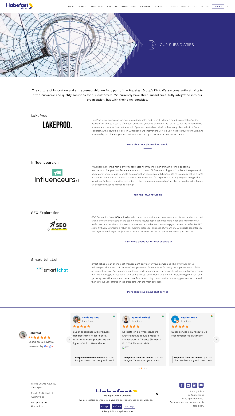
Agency (71, 6)
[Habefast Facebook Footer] (182, 385)
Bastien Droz (189, 317)
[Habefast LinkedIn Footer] (194, 385)
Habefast (34, 333)
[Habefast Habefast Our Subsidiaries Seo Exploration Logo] (57, 224)
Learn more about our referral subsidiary (148, 241)
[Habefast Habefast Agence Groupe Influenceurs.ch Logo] (57, 175)
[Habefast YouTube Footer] (201, 385)
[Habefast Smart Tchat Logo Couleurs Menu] (51, 269)
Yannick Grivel (141, 317)
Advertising (112, 6)
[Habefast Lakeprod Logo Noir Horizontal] (57, 124)
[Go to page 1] (141, 368)
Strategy (82, 6)
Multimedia (145, 6)
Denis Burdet (90, 317)
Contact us (37, 406)
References (172, 6)
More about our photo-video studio (147, 144)
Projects (185, 6)
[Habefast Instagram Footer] (188, 385)
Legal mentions (196, 395)
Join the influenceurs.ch (147, 194)
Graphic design (128, 6)
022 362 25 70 (39, 402)
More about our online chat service (147, 291)
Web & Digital (97, 6)
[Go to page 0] (139, 368)
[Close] (157, 394)
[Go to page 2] (144, 368)
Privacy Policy (197, 391)
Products (158, 6)
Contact (218, 6)
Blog (195, 6)
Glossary (206, 6)
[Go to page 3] (146, 368)
